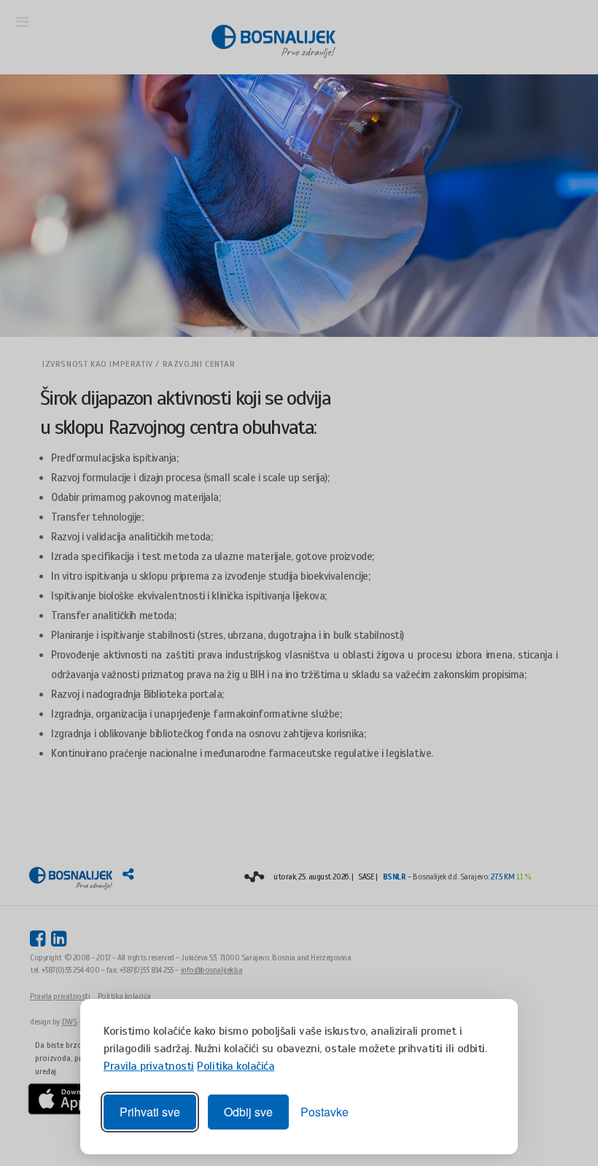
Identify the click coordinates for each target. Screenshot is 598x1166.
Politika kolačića (235, 1066)
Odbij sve (248, 1111)
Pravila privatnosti (149, 1066)
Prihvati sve (150, 1111)
